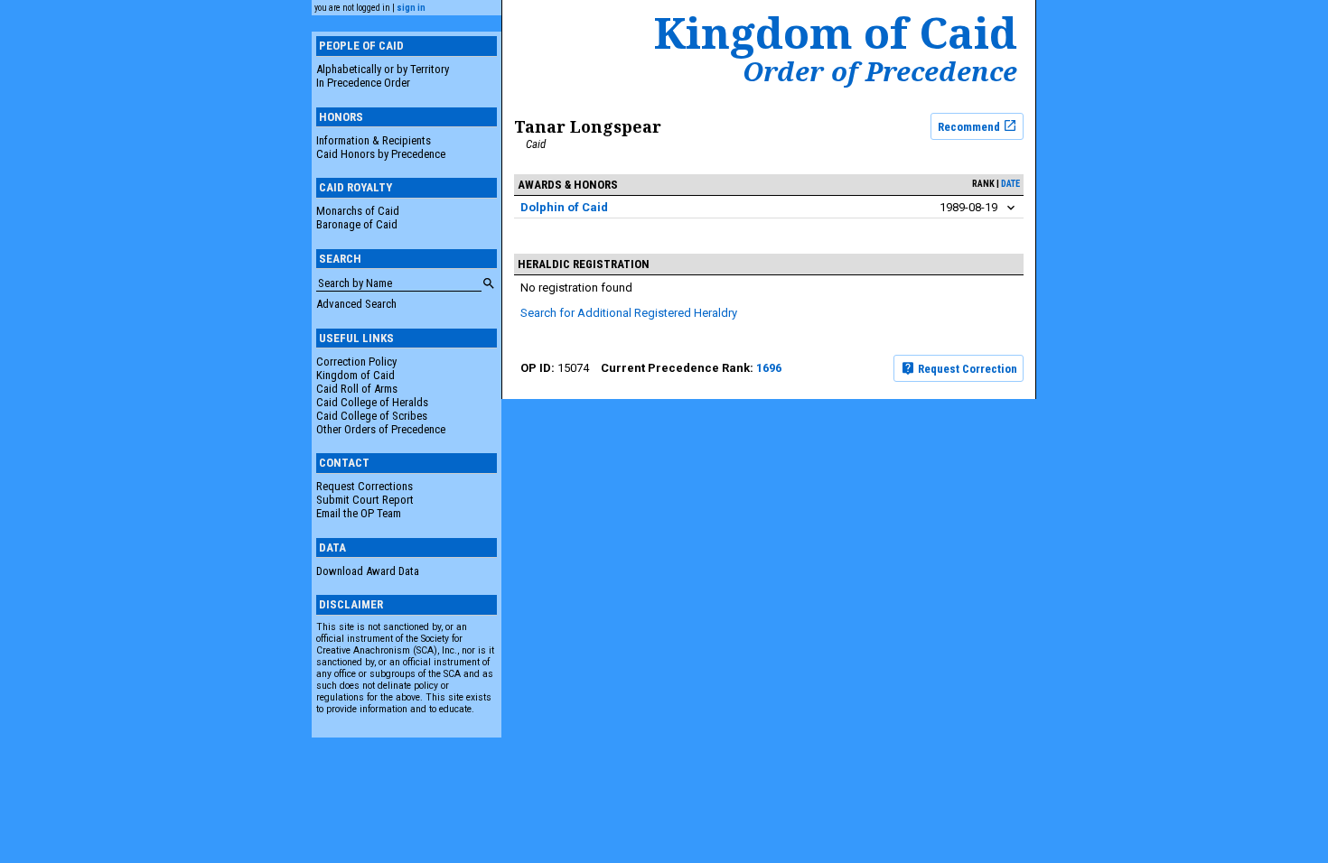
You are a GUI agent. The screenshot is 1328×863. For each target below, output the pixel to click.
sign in (411, 8)
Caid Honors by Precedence (380, 154)
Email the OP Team (358, 513)
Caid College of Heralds (372, 402)
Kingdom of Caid (355, 375)
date (1010, 184)
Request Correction (966, 369)
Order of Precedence (880, 71)
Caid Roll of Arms (356, 388)
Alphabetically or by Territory (382, 69)
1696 (768, 368)
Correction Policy (356, 361)
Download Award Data (367, 571)
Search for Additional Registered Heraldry (628, 313)
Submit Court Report (365, 499)
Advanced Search (356, 304)
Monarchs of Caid (357, 211)
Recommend (970, 126)
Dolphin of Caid (564, 207)
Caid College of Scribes (371, 415)
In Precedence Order (363, 82)
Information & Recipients (373, 140)
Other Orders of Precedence (380, 429)
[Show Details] (1011, 208)
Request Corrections (364, 486)
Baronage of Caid (356, 224)
